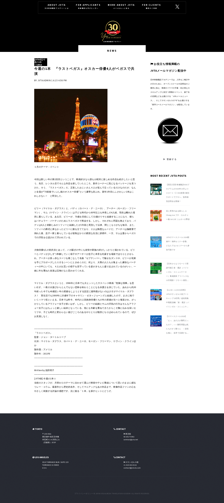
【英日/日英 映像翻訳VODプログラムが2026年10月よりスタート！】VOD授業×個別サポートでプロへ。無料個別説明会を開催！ (177, 192)
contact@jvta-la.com (132, 468)
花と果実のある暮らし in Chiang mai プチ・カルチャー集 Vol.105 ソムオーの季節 (178, 215)
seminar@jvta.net (131, 439)
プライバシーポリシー (83, 493)
